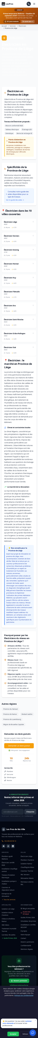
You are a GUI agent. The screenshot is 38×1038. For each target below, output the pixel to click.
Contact (23, 938)
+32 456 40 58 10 (10, 841)
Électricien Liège (26, 856)
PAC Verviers (25, 875)
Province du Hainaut (10, 709)
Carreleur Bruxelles (8, 935)
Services (13, 26)
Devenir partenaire (27, 942)
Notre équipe (25, 935)
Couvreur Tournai (27, 871)
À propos (24, 931)
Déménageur (11, 777)
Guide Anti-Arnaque (27, 913)
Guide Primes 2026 (10, 938)
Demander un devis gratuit (19, 746)
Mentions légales (27, 949)
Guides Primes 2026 (28, 917)
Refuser (25, 1034)
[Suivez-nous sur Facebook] (3, 846)
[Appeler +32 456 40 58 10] (29, 4)
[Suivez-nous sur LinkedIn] (13, 846)
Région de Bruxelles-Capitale (13, 724)
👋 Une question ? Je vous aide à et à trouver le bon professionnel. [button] (19, 1023)
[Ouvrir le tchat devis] (33, 1032)
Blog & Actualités (29, 909)
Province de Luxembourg (12, 719)
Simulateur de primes (28, 921)
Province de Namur (10, 714)
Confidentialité (29, 816)
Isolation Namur (26, 864)
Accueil (4, 26)
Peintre (9, 780)
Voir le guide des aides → (15, 200)
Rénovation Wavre (27, 878)
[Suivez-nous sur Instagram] (8, 846)
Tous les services (9, 900)
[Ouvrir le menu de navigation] (34, 4)
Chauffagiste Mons (27, 867)
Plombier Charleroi (27, 860)
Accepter (13, 1034)
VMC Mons (5, 925)
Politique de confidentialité (23, 995)
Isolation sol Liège (8, 909)
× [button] (35, 1020)
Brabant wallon (27, 714)
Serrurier (10, 774)
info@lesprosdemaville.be (19, 985)
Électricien (22, 26)
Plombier (10, 771)
